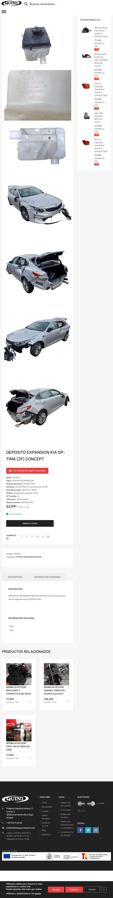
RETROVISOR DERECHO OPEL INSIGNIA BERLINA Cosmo (101, 60)
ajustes (38, 893)
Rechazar (74, 889)
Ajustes (92, 889)
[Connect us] (80, 830)
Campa (45, 811)
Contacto (46, 834)
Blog (44, 830)
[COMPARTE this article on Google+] (32, 537)
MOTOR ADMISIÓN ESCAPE (28, 557)
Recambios (47, 807)
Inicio (44, 802)
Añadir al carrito (30, 523)
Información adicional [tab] (47, 577)
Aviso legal (66, 810)
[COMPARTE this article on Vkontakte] (42, 537)
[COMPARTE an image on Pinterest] (37, 537)
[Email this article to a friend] (48, 537)
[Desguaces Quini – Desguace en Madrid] (11, 3)
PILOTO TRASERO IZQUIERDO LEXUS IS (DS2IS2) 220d (100, 89)
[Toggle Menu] (3, 12)
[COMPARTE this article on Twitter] (27, 537)
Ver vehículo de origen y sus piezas (29, 470)
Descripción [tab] (15, 577)
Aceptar (56, 889)
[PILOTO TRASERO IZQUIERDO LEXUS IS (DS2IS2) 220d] (86, 86)
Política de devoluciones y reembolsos (67, 824)
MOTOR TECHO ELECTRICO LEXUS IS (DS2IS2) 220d (101, 32)
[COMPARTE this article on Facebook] (21, 537)
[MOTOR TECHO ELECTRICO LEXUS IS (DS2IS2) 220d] (86, 30)
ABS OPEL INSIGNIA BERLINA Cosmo (98, 117)
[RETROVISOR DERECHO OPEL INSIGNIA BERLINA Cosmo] (86, 57)
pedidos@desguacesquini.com (20, 828)
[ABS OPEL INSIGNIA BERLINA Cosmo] (86, 116)
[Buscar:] (66, 4)
